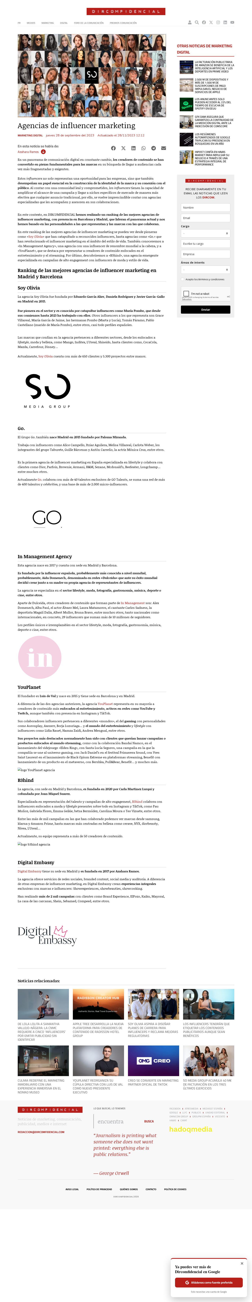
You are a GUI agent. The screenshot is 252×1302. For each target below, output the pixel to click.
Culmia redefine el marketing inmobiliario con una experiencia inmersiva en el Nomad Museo (41, 1086)
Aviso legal (72, 1189)
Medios (31, 23)
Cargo (185, 226)
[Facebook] (204, 22)
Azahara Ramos (28, 152)
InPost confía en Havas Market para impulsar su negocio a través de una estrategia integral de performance (212, 158)
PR (19, 23)
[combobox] (116, 1121)
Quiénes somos (129, 1189)
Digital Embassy (30, 871)
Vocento (220, 1116)
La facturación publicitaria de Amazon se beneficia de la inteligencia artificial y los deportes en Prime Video (214, 66)
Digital (64, 23)
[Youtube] (232, 22)
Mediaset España (212, 1109)
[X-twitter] (211, 22)
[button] (113, 148)
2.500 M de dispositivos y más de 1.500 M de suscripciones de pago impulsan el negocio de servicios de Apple (211, 86)
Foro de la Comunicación (89, 23)
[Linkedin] (225, 22)
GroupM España (201, 1116)
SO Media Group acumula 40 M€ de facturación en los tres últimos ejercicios (207, 1084)
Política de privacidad (99, 1189)
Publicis (196, 1113)
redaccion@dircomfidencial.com (41, 1132)
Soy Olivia (35, 236)
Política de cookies (175, 1189)
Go (39, 479)
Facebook (175, 1109)
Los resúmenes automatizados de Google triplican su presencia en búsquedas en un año (212, 139)
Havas (173, 1120)
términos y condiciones (211, 279)
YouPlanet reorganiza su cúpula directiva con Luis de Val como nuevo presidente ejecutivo (98, 1086)
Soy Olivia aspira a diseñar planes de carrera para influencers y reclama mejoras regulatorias (153, 1030)
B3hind (137, 801)
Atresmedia (191, 1109)
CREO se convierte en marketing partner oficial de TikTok (153, 1082)
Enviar (205, 309)
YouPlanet (105, 703)
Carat (184, 1120)
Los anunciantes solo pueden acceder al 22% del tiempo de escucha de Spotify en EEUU (213, 104)
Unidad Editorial (215, 1113)
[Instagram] (218, 22)
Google (174, 1113)
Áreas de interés (193, 262)
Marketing (48, 23)
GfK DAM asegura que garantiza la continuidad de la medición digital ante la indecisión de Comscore (214, 121)
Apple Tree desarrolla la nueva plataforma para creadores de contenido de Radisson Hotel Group (98, 1030)
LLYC (184, 1113)
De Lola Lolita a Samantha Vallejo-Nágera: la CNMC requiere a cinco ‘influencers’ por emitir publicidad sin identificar (42, 1032)
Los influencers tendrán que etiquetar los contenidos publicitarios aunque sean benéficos (206, 1030)
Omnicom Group (179, 1116)
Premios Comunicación (123, 23)
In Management (133, 603)
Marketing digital (30, 135)
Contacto (151, 1189)
